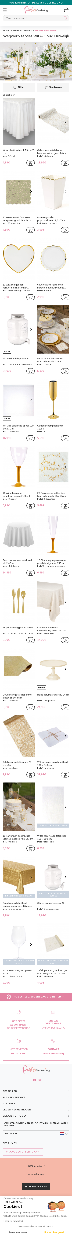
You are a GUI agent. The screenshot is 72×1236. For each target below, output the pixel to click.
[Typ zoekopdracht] (65, 18)
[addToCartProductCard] (30, 162)
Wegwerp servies (22, 30)
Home (6, 30)
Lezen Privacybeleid (13, 1221)
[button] (36, 1133)
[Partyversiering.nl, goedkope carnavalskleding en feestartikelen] (36, 7)
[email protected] (53, 1054)
